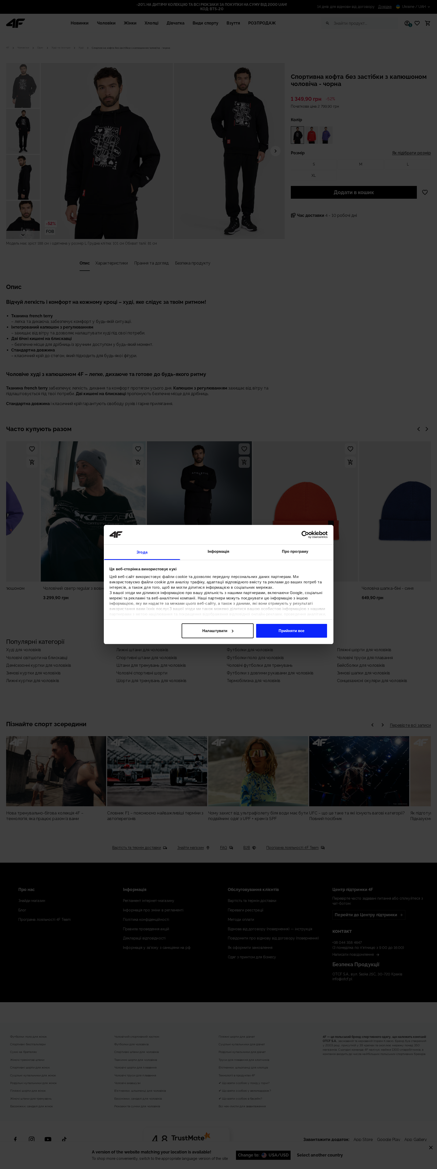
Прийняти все (291, 631)
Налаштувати (214, 631)
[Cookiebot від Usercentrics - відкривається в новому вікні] (305, 534)
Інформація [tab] (219, 551)
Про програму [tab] (295, 551)
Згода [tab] (141, 552)
